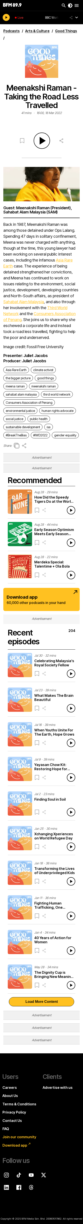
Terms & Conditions (19, 1104)
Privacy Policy (14, 1112)
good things (45, 378)
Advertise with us (58, 1087)
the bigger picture (18, 378)
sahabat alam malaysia (21, 394)
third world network (56, 394)
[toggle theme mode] (70, 5)
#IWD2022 (40, 435)
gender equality (65, 435)
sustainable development (23, 427)
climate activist (43, 370)
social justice (14, 419)
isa (48, 427)
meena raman (15, 386)
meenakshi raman (43, 386)
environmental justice (20, 411)
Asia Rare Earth (16, 370)
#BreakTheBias (16, 435)
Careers (9, 1087)
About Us (10, 1095)
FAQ (5, 1129)
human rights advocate (57, 411)
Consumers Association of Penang (29, 402)
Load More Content (41, 1001)
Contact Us (12, 1120)
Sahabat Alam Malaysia (23, 301)
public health (39, 419)
